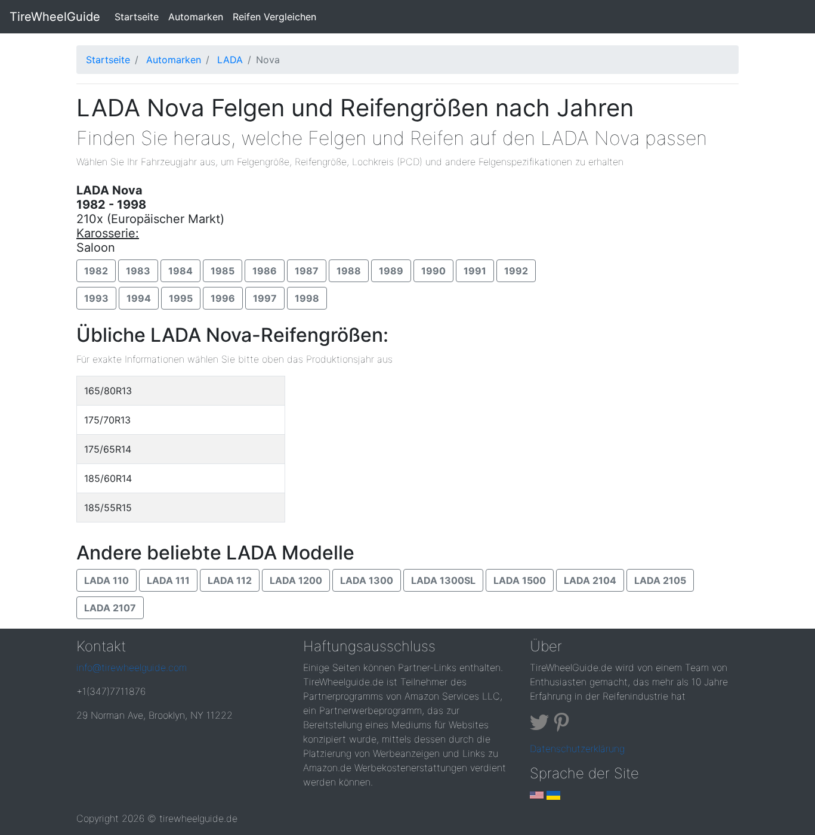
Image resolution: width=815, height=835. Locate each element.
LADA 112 (230, 580)
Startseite (139, 16)
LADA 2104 (590, 580)
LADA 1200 (296, 580)
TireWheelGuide (55, 17)
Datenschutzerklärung (577, 748)
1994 (138, 298)
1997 (265, 298)
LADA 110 (106, 580)
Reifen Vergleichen (274, 17)
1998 (307, 298)
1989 (391, 271)
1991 (475, 271)
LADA (230, 60)
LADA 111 (168, 580)
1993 (96, 298)
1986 (264, 271)
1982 (96, 271)
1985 (222, 271)
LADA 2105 (660, 580)
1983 (138, 271)
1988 (349, 271)
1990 (433, 271)
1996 (223, 298)
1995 (181, 298)
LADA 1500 (519, 580)
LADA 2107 (110, 608)
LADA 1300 (366, 580)
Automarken (195, 17)
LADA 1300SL (443, 580)
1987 (307, 271)
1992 (516, 271)
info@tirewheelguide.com (131, 667)
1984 (180, 271)
